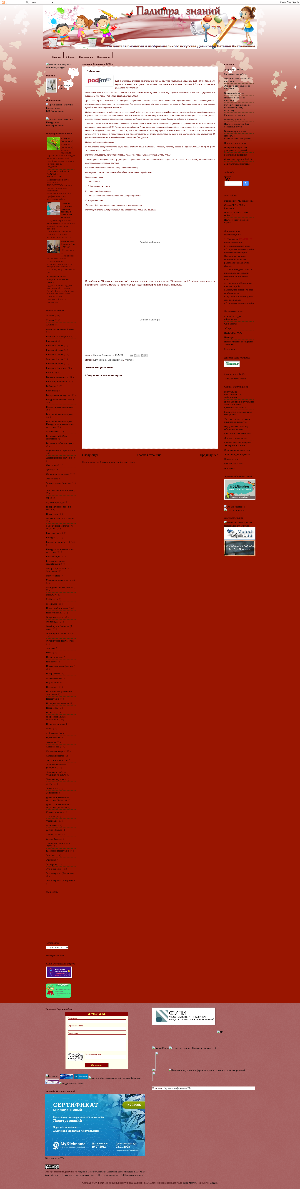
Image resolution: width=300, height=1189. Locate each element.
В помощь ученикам (57, 381)
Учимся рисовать (55, 811)
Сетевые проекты (55, 755)
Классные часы (54, 532)
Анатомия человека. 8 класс (60, 329)
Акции (49, 324)
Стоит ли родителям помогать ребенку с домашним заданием (66, 210)
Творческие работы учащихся (56, 766)
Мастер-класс (53, 575)
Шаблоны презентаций (58, 850)
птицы (49, 728)
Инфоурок (229, 337)
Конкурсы (51, 537)
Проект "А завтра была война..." (236, 214)
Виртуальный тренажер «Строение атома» (236, 428)
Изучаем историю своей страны (236, 221)
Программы (52, 707)
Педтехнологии (54, 657)
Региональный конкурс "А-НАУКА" (68, 244)
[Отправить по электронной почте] (131, 355)
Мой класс (51, 599)
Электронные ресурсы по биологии (237, 87)
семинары (51, 742)
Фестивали (52, 820)
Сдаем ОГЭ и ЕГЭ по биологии (235, 206)
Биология (51, 340)
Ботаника (51, 372)
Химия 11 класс (54, 834)
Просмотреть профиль (65, 87)
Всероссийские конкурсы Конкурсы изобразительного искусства (60, 424)
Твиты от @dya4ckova (235, 378)
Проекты (51, 712)
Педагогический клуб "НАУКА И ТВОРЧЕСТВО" (58, 173)
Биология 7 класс (55, 354)
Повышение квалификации (60, 666)
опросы (50, 647)
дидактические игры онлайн (60, 450)
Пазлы (49, 652)
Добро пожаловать (233, 69)
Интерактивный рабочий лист (58, 508)
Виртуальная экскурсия (58, 395)
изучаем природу (55, 502)
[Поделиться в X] (138, 355)
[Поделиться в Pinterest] (146, 355)
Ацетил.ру (229, 467)
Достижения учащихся (58, 474)
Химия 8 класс (53, 838)
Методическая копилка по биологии (237, 80)
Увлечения (51, 792)
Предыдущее (209, 455)
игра (48, 497)
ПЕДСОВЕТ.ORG (233, 332)
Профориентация (55, 723)
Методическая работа (235, 74)
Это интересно (54, 868)
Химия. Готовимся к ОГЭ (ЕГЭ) (59, 845)
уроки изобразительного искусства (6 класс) (58, 806)
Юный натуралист (233, 463)
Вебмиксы (51, 390)
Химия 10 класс (54, 829)
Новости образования (57, 608)
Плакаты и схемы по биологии (234, 99)
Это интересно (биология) (59, 873)
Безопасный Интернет (57, 336)
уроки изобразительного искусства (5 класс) (58, 798)
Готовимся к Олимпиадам (59, 443)
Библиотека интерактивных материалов (238, 413)
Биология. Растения (56, 367)
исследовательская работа (59, 518)
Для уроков (100, 359)
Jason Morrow (189, 1182)
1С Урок (228, 328)
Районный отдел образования (232, 318)
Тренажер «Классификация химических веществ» (238, 420)
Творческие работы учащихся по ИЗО (56, 773)
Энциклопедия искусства (237, 454)
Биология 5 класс (55, 345)
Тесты (49, 783)
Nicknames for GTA (54, 1158)
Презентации (53, 698)
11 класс (50, 320)
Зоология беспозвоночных (60, 490)
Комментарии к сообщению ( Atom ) (118, 461)
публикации (52, 733)
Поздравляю (52, 673)
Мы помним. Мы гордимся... (239, 200)
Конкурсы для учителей (58, 541)
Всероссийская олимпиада (60, 406)
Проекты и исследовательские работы (238, 137)
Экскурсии (52, 864)
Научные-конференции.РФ (177, 1088)
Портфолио (52, 682)
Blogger (213, 1182)
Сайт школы (230, 323)
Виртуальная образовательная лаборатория (232, 394)
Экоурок (50, 859)
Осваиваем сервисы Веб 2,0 (238, 159)
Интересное (52, 513)
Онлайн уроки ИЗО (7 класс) (60, 640)
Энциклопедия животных (237, 449)
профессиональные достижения (56, 718)
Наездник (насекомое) (67, 140)
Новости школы (54, 612)
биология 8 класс (55, 358)
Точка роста (52, 788)
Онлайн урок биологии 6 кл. (60, 633)
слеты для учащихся (57, 760)
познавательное (54, 677)
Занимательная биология (59, 483)
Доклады (51, 469)
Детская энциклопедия (235, 437)
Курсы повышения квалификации (55, 562)
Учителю (129, 359)
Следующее (90, 455)
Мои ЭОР (51, 594)
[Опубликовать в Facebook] (142, 355)
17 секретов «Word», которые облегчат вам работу (58, 279)
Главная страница (149, 455)
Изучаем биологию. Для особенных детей (236, 125)
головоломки (53, 431)
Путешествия (53, 737)
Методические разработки (60, 587)
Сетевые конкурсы (56, 751)
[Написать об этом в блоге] (135, 355)
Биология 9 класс (55, 363)
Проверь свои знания (57, 703)
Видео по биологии (234, 93)
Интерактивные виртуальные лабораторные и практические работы (239, 404)
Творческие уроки (55, 779)
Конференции (53, 556)
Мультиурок (230, 348)
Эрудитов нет (231, 458)
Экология (51, 855)
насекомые (52, 603)
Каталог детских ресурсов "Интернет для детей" (237, 444)
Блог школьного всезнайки (237, 433)
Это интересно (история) (59, 880)
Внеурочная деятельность (59, 399)
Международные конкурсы (60, 579)
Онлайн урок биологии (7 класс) (59, 627)
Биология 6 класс (55, 349)
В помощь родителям (57, 376)
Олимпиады (52, 621)
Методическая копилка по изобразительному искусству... (237, 107)
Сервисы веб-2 (115, 359)
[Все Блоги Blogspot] (153, 1070)
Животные (51, 478)
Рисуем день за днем (234, 114)
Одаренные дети (55, 617)
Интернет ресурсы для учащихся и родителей (236, 149)
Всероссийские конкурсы (59, 414)
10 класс (50, 315)
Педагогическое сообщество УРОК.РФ (238, 343)
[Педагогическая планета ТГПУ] (161, 1080)
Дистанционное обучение (59, 457)
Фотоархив (52, 825)
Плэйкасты (52, 661)
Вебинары (51, 386)
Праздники (52, 686)
